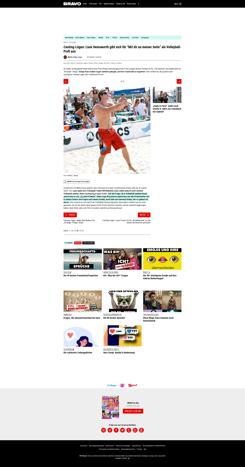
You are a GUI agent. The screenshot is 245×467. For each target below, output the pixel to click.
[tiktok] (109, 430)
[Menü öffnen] (180, 4)
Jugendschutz (136, 446)
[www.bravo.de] (72, 3)
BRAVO (66, 42)
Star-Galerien (88, 243)
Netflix (78, 243)
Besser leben (131, 4)
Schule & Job (120, 4)
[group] (121, 38)
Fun (100, 4)
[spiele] (135, 430)
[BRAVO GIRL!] (122, 385)
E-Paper (139, 449)
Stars (85, 4)
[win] (141, 430)
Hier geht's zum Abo (133, 411)
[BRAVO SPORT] (133, 385)
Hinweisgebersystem (128, 449)
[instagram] (103, 430)
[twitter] (122, 430)
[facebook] (116, 430)
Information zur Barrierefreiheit (109, 449)
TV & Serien (93, 4)
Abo (145, 449)
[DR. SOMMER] (112, 385)
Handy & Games (109, 4)
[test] (128, 430)
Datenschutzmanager (123, 446)
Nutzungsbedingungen (96, 446)
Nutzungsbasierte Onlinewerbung (154, 446)
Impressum (83, 446)
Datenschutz (109, 446)
